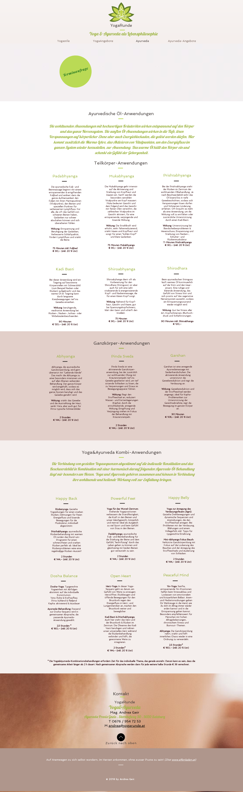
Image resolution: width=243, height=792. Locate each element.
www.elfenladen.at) (184, 759)
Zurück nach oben (121, 743)
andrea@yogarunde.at (127, 726)
